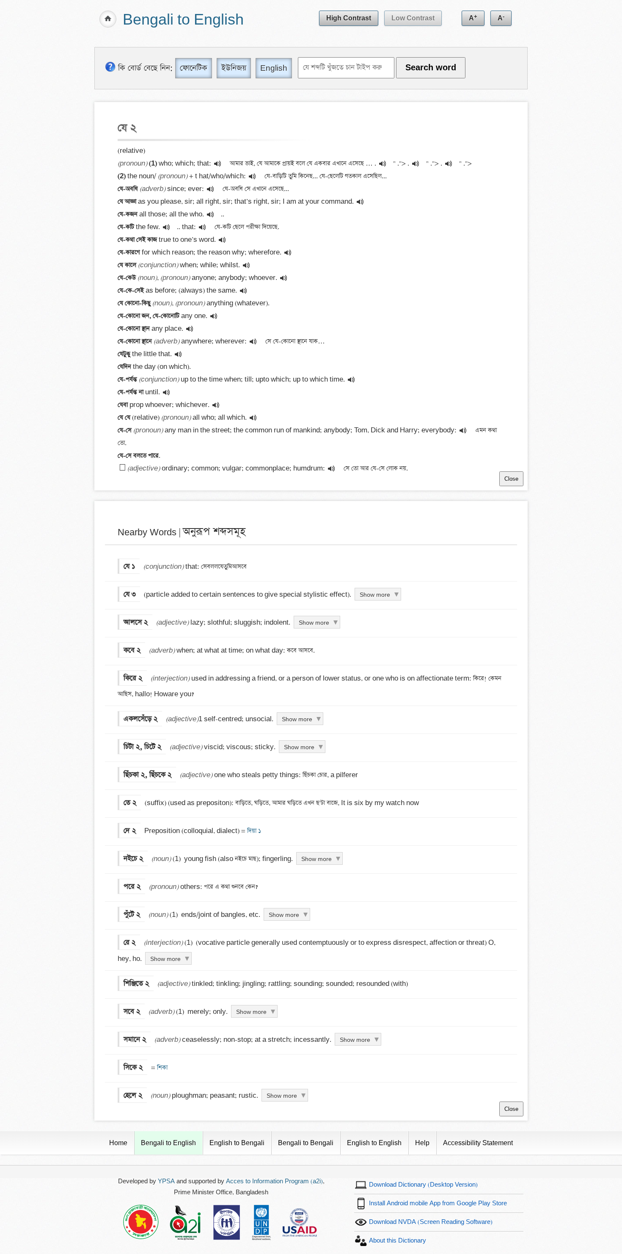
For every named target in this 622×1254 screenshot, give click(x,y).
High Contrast (348, 18)
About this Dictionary (397, 1240)
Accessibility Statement (478, 1142)
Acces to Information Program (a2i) (274, 1181)
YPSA (166, 1181)
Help (422, 1142)
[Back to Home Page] (107, 19)
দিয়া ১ (253, 831)
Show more (375, 594)
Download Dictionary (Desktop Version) (423, 1184)
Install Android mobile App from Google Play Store (438, 1203)
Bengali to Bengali (305, 1142)
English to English (374, 1142)
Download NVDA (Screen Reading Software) (431, 1222)
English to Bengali (236, 1142)
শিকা (161, 1067)
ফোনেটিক (193, 68)
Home (118, 1142)
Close (511, 479)
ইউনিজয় (233, 68)
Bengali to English (183, 20)
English (273, 68)
